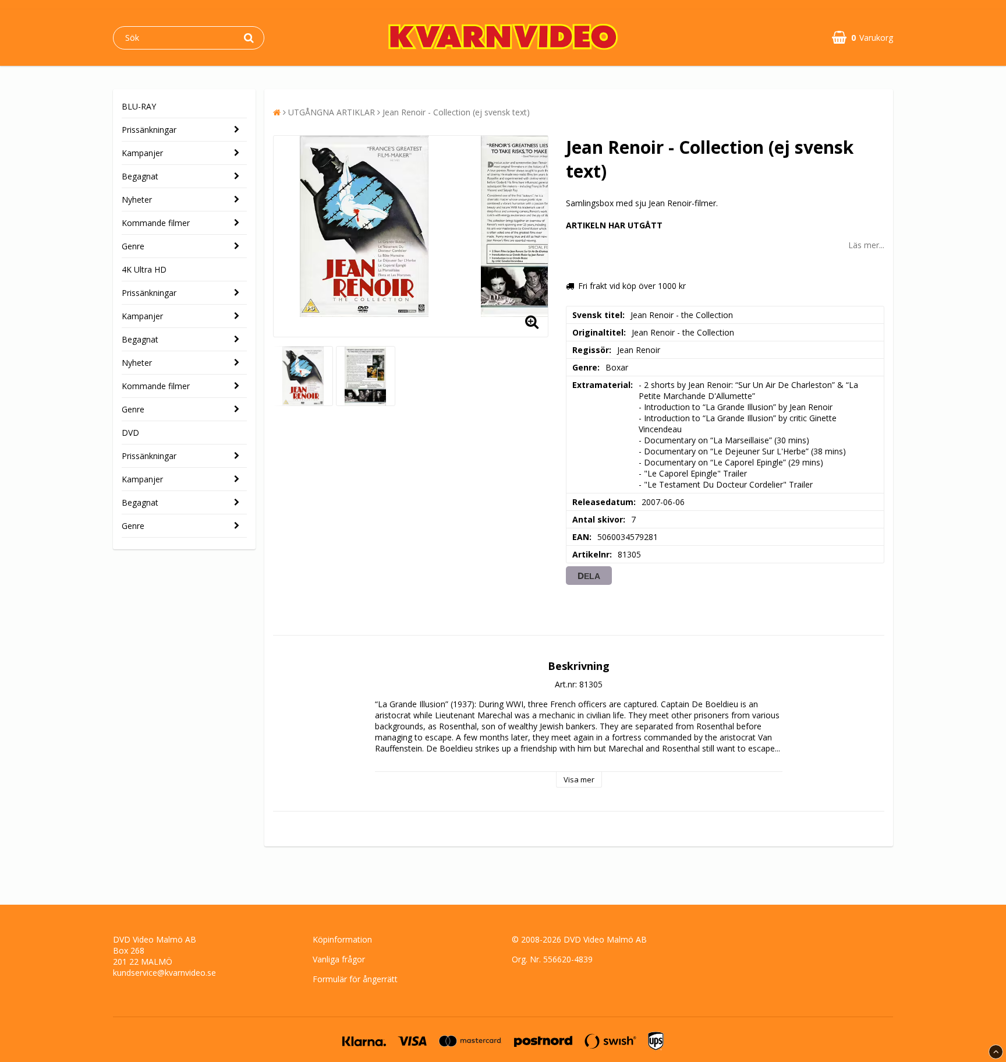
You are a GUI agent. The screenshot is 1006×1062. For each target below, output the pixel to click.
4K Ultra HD (144, 269)
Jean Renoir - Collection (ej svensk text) (456, 112)
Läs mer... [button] (866, 244)
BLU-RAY (139, 106)
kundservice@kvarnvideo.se (164, 972)
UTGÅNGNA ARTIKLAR (331, 112)
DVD (130, 432)
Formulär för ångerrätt (355, 979)
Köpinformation (342, 939)
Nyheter (137, 199)
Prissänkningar (149, 129)
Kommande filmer (156, 222)
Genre (133, 246)
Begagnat (140, 176)
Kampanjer (142, 152)
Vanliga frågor (339, 959)
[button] (862, 37)
